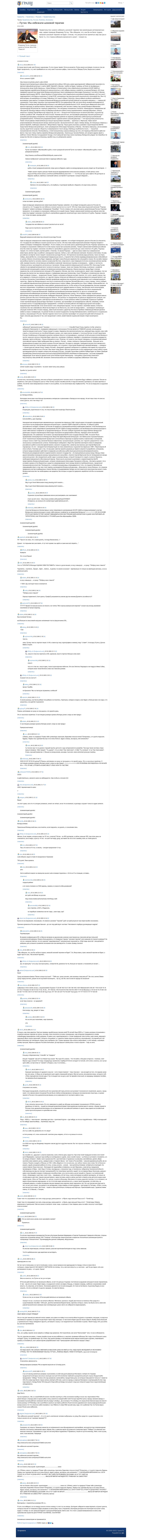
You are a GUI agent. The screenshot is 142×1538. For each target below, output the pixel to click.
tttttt (20, 563)
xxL (25, 734)
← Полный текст (23, 56)
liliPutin (24, 550)
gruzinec (32, 493)
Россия (38, 17)
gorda (26, 1085)
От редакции (40, 11)
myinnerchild (28, 636)
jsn (123, 1533)
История (107, 10)
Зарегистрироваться (29, 1523)
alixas (21, 65)
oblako (29, 222)
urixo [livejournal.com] (26, 784)
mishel (34, 182)
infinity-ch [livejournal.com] (33, 407)
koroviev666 (26, 392)
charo (24, 1347)
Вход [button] (120, 3)
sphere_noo (31, 480)
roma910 (25, 234)
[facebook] (49, 1523)
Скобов (23, 10)
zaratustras (28, 199)
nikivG (21, 1029)
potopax (22, 797)
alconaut (24, 364)
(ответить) (20, 72)
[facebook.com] (96, 3)
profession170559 (25, 772)
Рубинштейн (58, 10)
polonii (21, 1196)
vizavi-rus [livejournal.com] (27, 918)
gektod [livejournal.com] (27, 970)
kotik (26, 590)
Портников (31, 10)
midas (21, 1500)
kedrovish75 (26, 603)
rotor (20, 854)
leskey (24, 627)
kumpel (21, 1216)
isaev (26, 1128)
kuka (20, 1259)
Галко (49, 10)
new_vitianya (23, 985)
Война (76, 10)
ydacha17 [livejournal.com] (30, 1358)
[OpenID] (47, 1523)
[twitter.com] (98, 3)
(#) (35, 65)
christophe (32, 165)
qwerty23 (22, 537)
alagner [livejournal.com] (27, 1413)
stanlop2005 (23, 1311)
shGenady (30, 507)
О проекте (22, 1531)
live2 (26, 1052)
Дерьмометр (117, 10)
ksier (28, 745)
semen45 (27, 324)
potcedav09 (28, 1008)
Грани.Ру (20, 17)
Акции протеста (84, 11)
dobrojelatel (23, 1440)
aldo (20, 1330)
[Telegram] (104, 3)
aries (20, 950)
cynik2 (24, 1276)
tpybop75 (22, 708)
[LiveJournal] (52, 1523)
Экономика (49, 20)
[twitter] (50, 1523)
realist (21, 1390)
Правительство (49, 17)
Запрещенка (98, 10)
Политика (30, 17)
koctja (21, 377)
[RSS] (100, 3)
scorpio (29, 1017)
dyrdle (21, 821)
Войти (19, 1523)
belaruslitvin (26, 76)
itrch (28, 147)
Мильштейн (68, 10)
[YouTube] (102, 3)
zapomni (24, 697)
